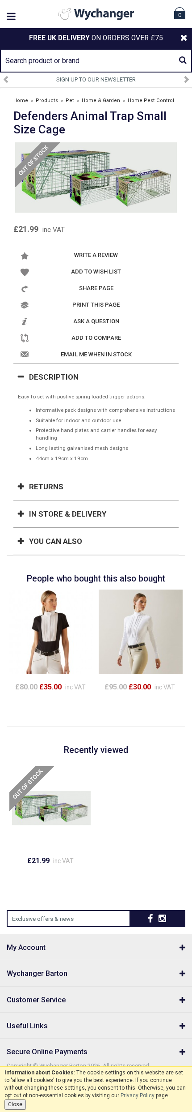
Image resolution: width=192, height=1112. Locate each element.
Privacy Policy (137, 1095)
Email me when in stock (96, 354)
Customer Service (36, 1000)
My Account (26, 947)
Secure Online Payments (47, 1052)
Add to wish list (96, 271)
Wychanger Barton (37, 973)
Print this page (96, 304)
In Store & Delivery (67, 513)
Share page (96, 288)
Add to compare (96, 337)
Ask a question (96, 321)
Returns (46, 486)
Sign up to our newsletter (96, 79)
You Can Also (55, 541)
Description (54, 376)
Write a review (96, 255)
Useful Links (27, 1026)
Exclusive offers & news (43, 918)
